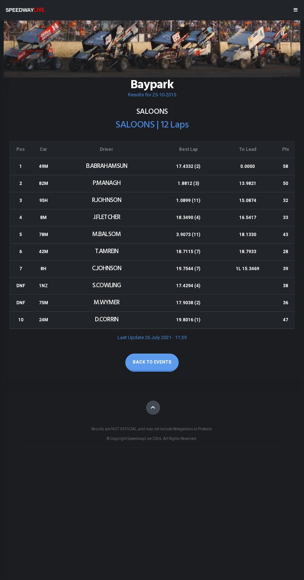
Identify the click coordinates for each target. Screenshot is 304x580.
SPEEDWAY (25, 10)
